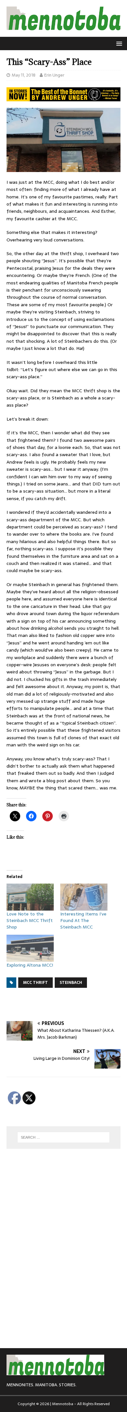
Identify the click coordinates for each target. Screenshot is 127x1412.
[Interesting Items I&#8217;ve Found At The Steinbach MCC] (83, 897)
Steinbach (71, 982)
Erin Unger (54, 75)
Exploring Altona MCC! (30, 965)
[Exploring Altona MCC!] (30, 948)
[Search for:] (63, 1137)
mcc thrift (35, 982)
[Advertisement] (67, 1004)
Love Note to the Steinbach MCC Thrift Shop (30, 920)
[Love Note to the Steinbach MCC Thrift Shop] (30, 897)
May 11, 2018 (23, 75)
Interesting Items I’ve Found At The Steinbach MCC (83, 920)
